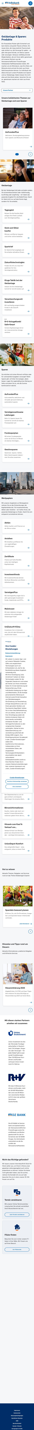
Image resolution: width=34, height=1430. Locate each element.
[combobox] (17, 90)
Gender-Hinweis (17, 1426)
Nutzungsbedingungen (17, 1415)
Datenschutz (17, 1413)
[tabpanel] (17, 129)
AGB (17, 1421)
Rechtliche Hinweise (17, 1418)
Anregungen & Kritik (17, 1428)
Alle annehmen (17, 786)
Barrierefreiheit (17, 1423)
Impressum (17, 1410)
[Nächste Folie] (30, 154)
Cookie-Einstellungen (17, 777)
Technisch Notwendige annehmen (17, 781)
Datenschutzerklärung (12, 653)
